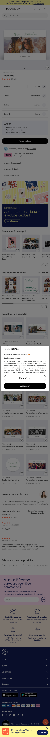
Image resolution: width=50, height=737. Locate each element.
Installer (42, 733)
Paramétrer (25, 378)
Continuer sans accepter (12, 358)
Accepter (25, 385)
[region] (25, 368)
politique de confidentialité (33, 372)
